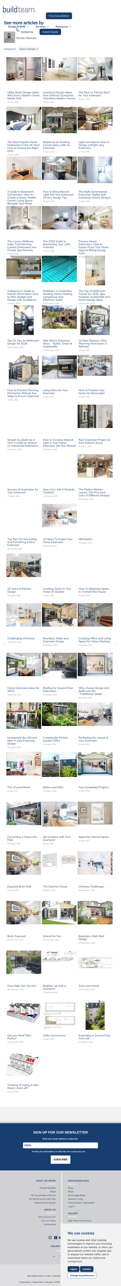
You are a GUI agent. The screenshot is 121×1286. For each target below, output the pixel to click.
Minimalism (86, 539)
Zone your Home (89, 985)
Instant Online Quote (45, 1202)
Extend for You (52, 936)
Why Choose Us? (47, 1216)
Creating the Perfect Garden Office (55, 739)
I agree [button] (73, 1269)
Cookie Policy (37, 1282)
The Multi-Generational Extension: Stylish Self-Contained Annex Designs (95, 194)
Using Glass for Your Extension (55, 391)
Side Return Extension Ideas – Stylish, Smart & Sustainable (57, 343)
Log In (71, 1206)
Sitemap (48, 1282)
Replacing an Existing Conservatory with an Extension (56, 145)
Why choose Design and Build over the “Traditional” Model (94, 691)
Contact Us (27, 31)
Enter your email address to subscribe (60, 1139)
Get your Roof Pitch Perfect (19, 1037)
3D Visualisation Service (43, 1195)
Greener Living (75, 1199)
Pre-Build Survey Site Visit (42, 1199)
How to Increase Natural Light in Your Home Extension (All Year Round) (59, 442)
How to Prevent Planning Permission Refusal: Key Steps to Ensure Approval (23, 393)
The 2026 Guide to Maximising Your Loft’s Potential (56, 244)
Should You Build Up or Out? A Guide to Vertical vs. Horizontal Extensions (22, 442)
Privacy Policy (24, 1282)
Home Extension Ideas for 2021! (23, 689)
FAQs (70, 1191)
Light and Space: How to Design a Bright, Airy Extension (94, 145)
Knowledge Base (76, 1195)
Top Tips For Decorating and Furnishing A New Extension (22, 542)
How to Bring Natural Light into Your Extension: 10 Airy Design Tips (58, 194)
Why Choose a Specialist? (81, 1202)
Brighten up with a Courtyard (54, 987)
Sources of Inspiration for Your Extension (22, 491)
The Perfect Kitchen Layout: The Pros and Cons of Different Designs (94, 492)
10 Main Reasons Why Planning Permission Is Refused (93, 343)
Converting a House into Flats (22, 838)
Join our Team (48, 1220)
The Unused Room (18, 787)
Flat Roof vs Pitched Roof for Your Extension (94, 94)
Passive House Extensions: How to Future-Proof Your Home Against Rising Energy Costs (94, 247)
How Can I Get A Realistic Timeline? (59, 491)
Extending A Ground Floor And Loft (95, 1037)
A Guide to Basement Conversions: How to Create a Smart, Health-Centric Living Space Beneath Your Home (22, 197)
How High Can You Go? (21, 985)
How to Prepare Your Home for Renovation (92, 391)
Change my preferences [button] (82, 1275)
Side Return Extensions (79, 1220)
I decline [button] (86, 1269)
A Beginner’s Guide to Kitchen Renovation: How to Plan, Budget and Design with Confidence (23, 295)
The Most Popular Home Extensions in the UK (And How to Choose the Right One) (23, 146)
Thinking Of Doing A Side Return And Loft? (22, 1086)
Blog (70, 1187)
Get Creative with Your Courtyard (57, 838)
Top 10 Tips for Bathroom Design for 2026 (23, 342)
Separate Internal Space (94, 837)
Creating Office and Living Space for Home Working (95, 640)
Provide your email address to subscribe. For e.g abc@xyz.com (58, 1152)
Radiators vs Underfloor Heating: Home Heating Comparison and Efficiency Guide (57, 295)
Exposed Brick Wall (19, 886)
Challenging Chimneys (21, 638)
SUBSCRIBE (60, 1159)
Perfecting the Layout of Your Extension (93, 739)
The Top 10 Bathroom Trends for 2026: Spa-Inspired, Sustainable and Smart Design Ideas (94, 295)
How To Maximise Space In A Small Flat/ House (94, 590)
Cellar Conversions (54, 1035)
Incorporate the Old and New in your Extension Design (22, 740)
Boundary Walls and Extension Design (55, 640)
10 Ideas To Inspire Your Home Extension (58, 540)
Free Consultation (59, 15)
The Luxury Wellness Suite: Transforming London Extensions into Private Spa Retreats (21, 246)
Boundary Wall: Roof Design (91, 937)
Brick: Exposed (16, 936)
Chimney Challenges (91, 886)
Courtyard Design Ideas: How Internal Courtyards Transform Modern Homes (59, 95)
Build (53, 1191)
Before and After (53, 787)
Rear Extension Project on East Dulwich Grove (95, 441)
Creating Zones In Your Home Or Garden (57, 590)
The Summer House (55, 886)
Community (50, 1224)
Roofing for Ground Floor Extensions (58, 689)
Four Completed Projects (94, 787)
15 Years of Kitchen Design (19, 590)
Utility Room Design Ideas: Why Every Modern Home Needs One (23, 95)
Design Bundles (48, 1187)
